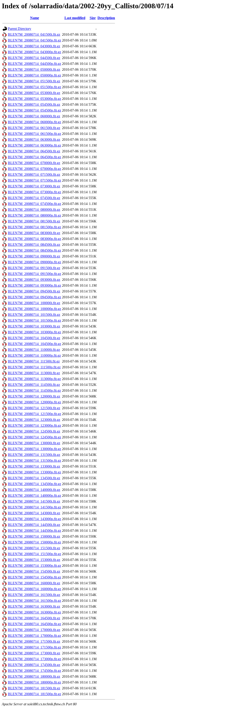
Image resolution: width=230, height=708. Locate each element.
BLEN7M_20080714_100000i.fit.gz (34, 303)
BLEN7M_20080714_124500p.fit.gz (34, 437)
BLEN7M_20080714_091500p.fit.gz (34, 274)
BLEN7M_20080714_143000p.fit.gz (34, 519)
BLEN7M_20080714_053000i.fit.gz (34, 93)
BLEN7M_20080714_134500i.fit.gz (34, 478)
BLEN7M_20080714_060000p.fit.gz (34, 122)
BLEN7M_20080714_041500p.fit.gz (34, 40)
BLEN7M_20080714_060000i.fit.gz (34, 116)
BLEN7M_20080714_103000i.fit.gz (34, 326)
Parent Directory (19, 29)
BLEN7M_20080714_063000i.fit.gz (34, 139)
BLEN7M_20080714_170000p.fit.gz (34, 636)
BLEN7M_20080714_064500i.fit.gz (34, 151)
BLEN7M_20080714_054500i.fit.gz (34, 104)
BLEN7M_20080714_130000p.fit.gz (34, 449)
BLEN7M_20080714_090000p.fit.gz (34, 262)
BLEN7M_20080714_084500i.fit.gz (34, 244)
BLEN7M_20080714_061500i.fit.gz (34, 128)
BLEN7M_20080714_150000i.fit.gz (34, 536)
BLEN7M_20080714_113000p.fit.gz (34, 379)
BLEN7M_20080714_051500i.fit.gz (34, 81)
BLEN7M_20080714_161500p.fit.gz (34, 600)
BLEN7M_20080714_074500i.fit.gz (34, 198)
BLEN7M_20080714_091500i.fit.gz (34, 268)
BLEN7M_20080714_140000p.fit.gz (34, 495)
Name (34, 18)
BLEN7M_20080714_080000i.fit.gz (34, 209)
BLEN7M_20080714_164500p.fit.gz (34, 624)
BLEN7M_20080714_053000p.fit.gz (34, 99)
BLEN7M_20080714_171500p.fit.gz (34, 647)
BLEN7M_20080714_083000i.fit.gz (34, 233)
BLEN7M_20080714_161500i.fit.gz (34, 595)
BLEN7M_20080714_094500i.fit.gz (34, 291)
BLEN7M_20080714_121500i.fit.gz (34, 408)
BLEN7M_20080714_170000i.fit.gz (34, 630)
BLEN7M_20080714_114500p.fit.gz (34, 390)
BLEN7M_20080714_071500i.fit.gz (34, 174)
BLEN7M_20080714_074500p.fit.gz (34, 204)
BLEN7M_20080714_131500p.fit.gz (34, 460)
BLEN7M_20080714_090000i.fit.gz (34, 256)
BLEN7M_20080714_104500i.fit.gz (34, 338)
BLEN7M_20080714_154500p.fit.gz (34, 577)
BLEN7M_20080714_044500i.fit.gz (34, 58)
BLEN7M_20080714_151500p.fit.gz (34, 554)
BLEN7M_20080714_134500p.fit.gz (34, 484)
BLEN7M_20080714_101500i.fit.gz (34, 315)
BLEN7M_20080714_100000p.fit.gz (34, 309)
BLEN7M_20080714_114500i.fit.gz (34, 385)
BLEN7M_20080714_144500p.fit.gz (34, 530)
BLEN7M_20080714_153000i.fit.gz (34, 560)
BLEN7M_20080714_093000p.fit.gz (34, 285)
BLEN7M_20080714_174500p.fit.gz (34, 671)
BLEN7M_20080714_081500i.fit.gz (34, 221)
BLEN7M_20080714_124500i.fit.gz (34, 431)
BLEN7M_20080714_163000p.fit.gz (34, 612)
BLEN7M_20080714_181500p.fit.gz (34, 694)
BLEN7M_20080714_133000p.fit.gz (34, 472)
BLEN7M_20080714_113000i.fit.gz (34, 373)
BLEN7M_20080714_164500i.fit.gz (34, 618)
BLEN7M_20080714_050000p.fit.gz (34, 75)
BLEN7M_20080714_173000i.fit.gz (34, 653)
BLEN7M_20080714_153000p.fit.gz (34, 565)
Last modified (74, 18)
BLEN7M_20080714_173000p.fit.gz (34, 659)
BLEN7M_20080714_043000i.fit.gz (34, 46)
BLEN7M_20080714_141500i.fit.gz (34, 501)
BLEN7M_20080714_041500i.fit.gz (34, 34)
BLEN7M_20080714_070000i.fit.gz (34, 163)
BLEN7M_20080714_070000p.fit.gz (34, 169)
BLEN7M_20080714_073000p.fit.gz (34, 192)
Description (106, 18)
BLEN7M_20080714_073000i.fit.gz (34, 186)
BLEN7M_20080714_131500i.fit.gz (34, 455)
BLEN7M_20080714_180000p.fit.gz (34, 682)
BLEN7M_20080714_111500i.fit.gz (34, 361)
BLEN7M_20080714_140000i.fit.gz (34, 490)
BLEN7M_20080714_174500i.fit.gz (34, 665)
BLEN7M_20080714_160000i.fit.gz (34, 583)
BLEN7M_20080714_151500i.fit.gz (34, 548)
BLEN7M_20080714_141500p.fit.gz (34, 507)
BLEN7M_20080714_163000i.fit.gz (34, 606)
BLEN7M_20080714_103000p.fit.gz (34, 332)
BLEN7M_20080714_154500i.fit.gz (34, 571)
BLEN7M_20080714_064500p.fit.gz (34, 157)
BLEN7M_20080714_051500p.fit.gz (34, 87)
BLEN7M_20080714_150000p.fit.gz (34, 542)
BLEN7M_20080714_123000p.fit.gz (34, 425)
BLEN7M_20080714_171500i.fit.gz (34, 641)
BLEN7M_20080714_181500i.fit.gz (34, 688)
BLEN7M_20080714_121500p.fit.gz (34, 414)
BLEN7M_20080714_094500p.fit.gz (34, 297)
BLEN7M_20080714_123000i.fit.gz (34, 420)
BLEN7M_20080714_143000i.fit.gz (34, 513)
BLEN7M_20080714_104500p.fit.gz (34, 344)
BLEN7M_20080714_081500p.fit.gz (34, 227)
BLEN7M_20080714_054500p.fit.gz (34, 110)
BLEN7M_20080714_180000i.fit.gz (34, 676)
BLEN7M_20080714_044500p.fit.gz (34, 64)
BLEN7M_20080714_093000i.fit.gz (34, 279)
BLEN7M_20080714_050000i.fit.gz (34, 69)
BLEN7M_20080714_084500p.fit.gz (34, 250)
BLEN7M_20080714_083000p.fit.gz (34, 239)
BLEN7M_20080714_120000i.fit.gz (34, 396)
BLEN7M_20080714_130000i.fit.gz (34, 443)
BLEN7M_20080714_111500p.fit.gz (34, 367)
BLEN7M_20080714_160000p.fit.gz (34, 589)
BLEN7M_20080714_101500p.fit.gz (34, 320)
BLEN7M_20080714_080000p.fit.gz (34, 215)
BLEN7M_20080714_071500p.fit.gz (34, 180)
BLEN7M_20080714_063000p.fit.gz (34, 145)
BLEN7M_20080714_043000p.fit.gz (34, 52)
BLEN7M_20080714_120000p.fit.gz (34, 402)
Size (93, 18)
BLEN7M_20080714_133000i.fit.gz (34, 466)
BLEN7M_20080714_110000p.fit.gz (34, 355)
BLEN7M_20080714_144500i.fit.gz (34, 525)
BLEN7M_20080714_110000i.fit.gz (34, 350)
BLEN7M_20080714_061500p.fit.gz (34, 134)
